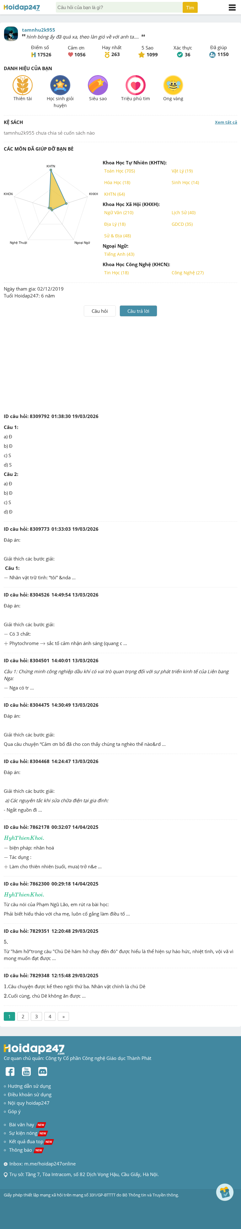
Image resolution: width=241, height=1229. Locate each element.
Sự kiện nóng (27, 1133)
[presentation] (6, 578)
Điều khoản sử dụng (29, 1094)
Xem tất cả (226, 122)
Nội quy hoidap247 (29, 1103)
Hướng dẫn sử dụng (29, 1086)
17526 (44, 54)
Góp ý (14, 1111)
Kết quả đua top (30, 1141)
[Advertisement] (120, 363)
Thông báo (25, 1150)
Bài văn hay (26, 1124)
